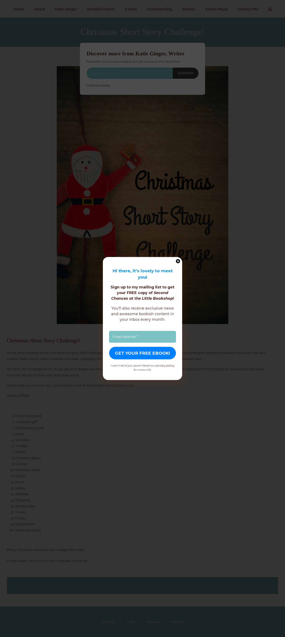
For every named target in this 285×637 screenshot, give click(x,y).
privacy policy (165, 365)
